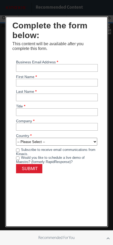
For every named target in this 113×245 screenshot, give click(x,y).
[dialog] (56, 122)
